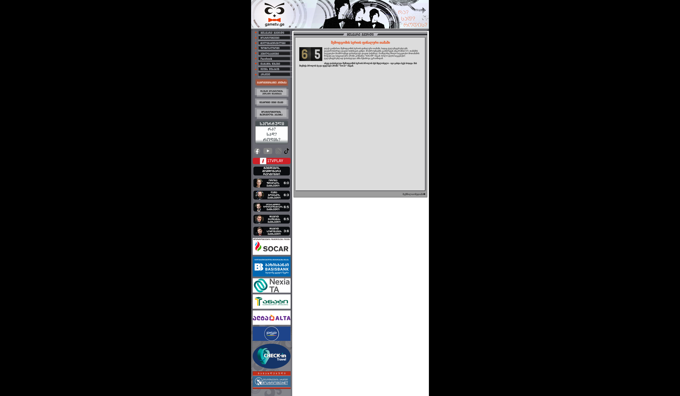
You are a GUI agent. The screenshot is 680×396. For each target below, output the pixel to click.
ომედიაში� (419, 194)
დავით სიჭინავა (370, 53)
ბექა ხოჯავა (407, 63)
